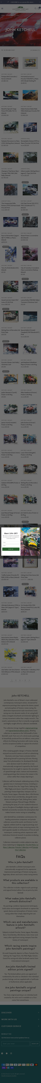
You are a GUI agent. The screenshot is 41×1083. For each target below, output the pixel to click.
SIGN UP (10, 549)
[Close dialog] (38, 529)
